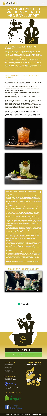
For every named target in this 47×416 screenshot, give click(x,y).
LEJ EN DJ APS (37, 414)
